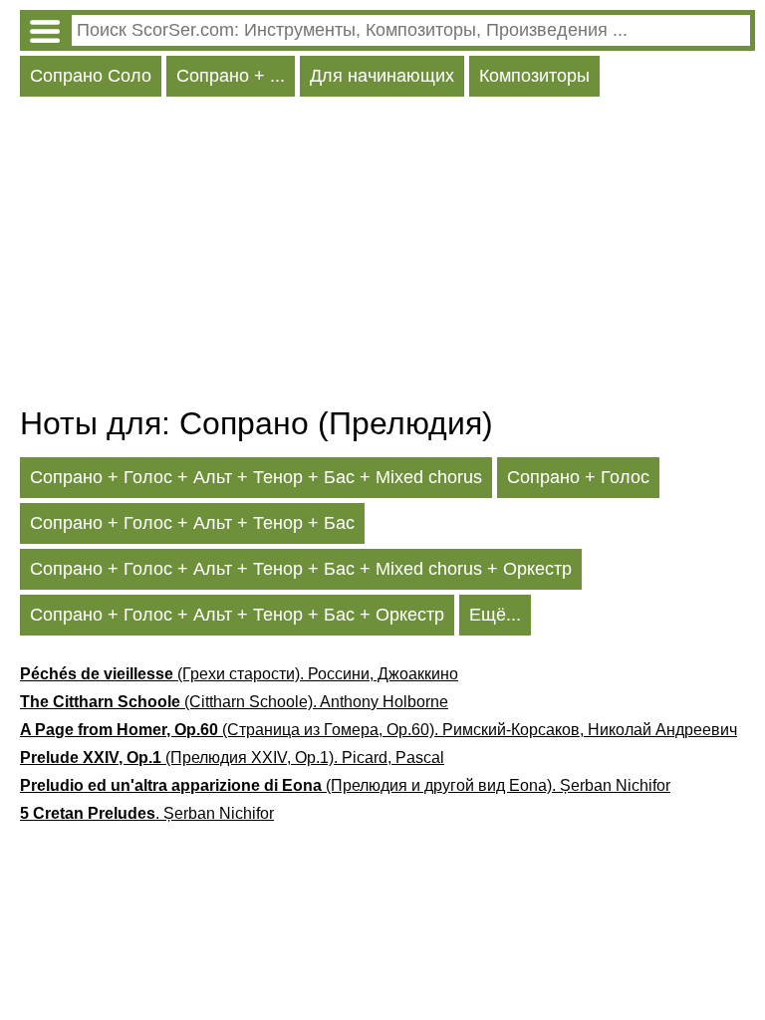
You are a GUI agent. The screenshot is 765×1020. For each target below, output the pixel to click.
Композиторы (534, 76)
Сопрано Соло (90, 76)
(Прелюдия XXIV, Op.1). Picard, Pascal (232, 757)
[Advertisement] (387, 256)
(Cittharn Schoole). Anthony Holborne (234, 701)
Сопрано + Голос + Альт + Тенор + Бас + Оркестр (237, 615)
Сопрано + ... (230, 76)
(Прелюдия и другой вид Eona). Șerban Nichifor (345, 785)
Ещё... (495, 615)
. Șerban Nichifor (147, 813)
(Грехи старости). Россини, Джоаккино (239, 673)
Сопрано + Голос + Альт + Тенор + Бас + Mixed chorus (256, 477)
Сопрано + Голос (578, 477)
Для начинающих (382, 76)
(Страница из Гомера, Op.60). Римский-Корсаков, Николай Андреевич (378, 729)
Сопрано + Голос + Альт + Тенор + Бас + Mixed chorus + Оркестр (301, 569)
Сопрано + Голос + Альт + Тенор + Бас (192, 523)
